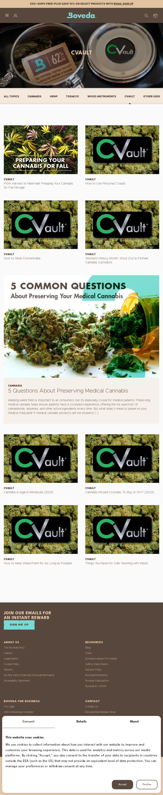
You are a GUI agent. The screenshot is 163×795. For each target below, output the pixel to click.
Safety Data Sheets (96, 664)
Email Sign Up (123, 4)
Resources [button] (94, 642)
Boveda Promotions (96, 675)
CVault (130, 96)
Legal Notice (11, 658)
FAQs (88, 653)
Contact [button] (92, 701)
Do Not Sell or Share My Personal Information (29, 675)
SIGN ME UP (19, 624)
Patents (8, 669)
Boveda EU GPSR (95, 686)
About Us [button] (11, 642)
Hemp (54, 96)
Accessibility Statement (17, 680)
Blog (87, 647)
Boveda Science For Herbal (101, 658)
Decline (147, 784)
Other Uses (151, 96)
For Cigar (9, 706)
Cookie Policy (11, 664)
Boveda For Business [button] (22, 701)
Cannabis (34, 96)
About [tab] (134, 721)
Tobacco (72, 96)
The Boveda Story (14, 647)
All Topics (11, 96)
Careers (8, 653)
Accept (122, 784)
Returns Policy (93, 669)
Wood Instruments (101, 96)
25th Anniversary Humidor (19, 712)
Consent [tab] (28, 721)
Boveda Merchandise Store (100, 712)
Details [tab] (81, 721)
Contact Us (91, 706)
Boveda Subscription (97, 680)
